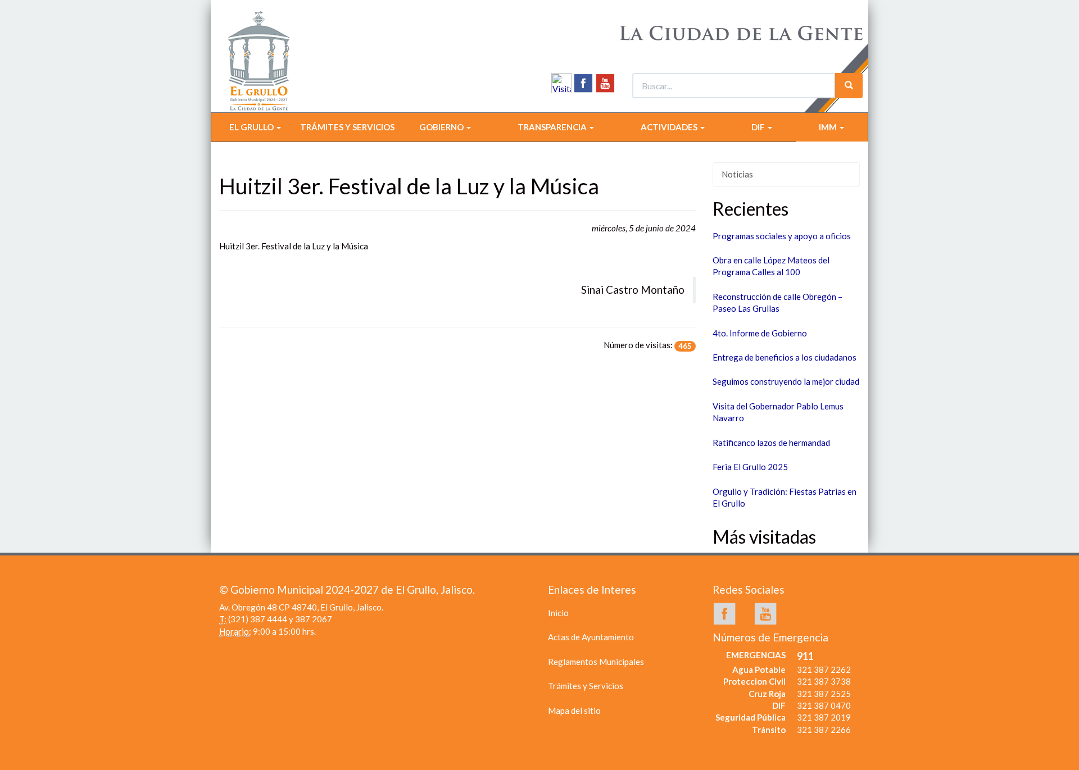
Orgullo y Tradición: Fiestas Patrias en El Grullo (784, 497)
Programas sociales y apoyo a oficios (782, 236)
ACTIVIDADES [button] (670, 127)
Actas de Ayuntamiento (591, 637)
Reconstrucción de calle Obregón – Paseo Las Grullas (777, 302)
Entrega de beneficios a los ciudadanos (784, 357)
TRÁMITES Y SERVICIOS (347, 127)
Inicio (558, 613)
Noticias (737, 174)
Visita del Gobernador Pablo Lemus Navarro (778, 412)
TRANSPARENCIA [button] (553, 127)
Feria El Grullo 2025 (750, 467)
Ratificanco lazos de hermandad (771, 443)
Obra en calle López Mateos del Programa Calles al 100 (771, 266)
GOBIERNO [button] (442, 127)
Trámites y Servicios (585, 686)
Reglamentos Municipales (596, 662)
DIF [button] (759, 127)
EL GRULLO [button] (252, 127)
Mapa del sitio (574, 710)
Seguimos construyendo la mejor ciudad (786, 381)
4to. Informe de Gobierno (760, 333)
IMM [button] (828, 127)
